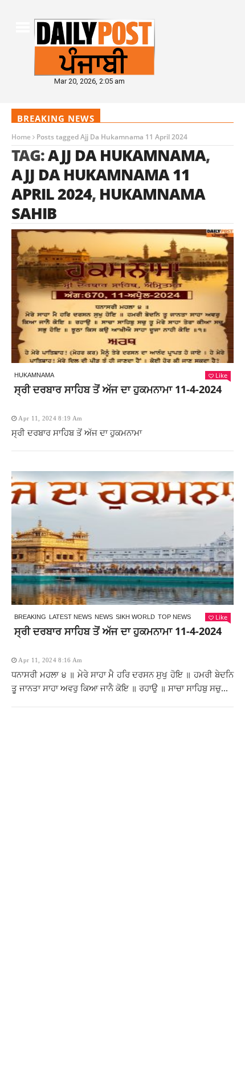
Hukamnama (34, 375)
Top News (174, 616)
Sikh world (135, 616)
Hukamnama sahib (108, 203)
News (104, 616)
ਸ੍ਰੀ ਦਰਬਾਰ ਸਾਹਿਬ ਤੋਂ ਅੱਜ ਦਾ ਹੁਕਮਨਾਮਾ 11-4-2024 (118, 389)
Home (21, 137)
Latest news (70, 616)
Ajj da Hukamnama (127, 155)
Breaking (30, 616)
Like (221, 375)
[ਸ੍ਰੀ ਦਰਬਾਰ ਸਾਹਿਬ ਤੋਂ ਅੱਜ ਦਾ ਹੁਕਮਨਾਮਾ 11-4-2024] (122, 296)
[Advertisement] (122, 845)
